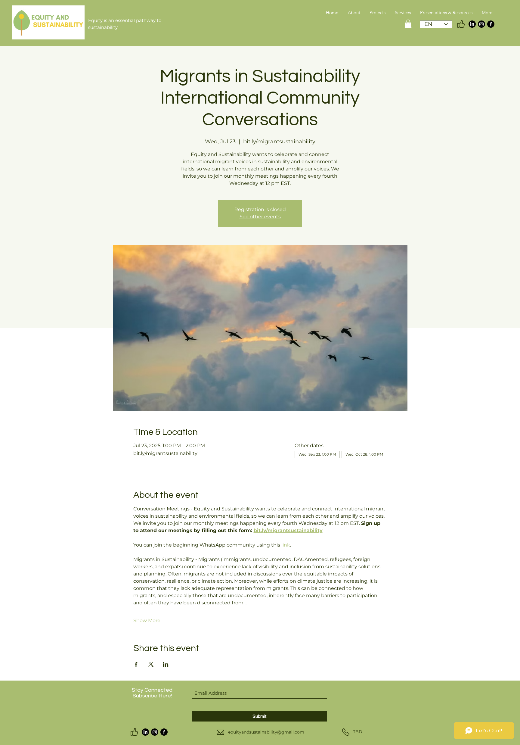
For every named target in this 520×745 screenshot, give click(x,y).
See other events (260, 217)
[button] (408, 24)
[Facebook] (490, 24)
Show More (146, 620)
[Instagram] (481, 24)
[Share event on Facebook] (136, 664)
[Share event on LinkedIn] (166, 664)
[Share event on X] (151, 664)
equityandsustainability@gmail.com (266, 732)
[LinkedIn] (472, 24)
